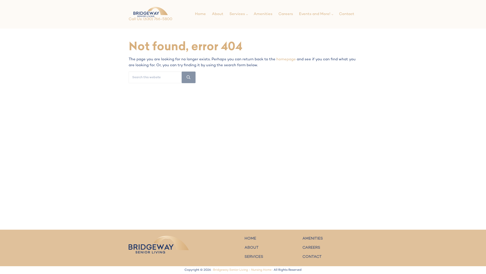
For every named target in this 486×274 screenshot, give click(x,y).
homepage (286, 59)
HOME (250, 239)
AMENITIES (312, 239)
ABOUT (252, 248)
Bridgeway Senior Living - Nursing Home (242, 270)
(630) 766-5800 (157, 19)
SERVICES (254, 257)
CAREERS (311, 248)
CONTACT (312, 257)
